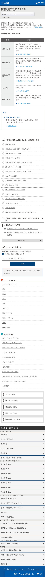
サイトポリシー (20, 569)
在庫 (4, 303)
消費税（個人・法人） (9, 559)
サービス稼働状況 (11, 401)
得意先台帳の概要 (24, 54)
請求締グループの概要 (26, 81)
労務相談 (4, 564)
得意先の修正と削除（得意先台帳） (18, 149)
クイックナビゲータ (9, 284)
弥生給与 (4, 444)
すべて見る (22, 240)
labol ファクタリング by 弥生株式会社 (15, 532)
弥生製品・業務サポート (9, 428)
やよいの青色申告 (7, 439)
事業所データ (7, 313)
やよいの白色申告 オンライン (11, 508)
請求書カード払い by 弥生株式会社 (13, 528)
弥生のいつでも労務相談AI (10, 544)
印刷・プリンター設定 (10, 372)
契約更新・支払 (11, 407)
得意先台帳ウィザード (13, 153)
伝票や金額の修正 (8, 357)
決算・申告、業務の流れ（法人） (13, 555)
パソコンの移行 (34, 270)
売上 (4, 294)
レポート (5, 308)
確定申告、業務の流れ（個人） (12, 550)
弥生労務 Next (6, 492)
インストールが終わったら (12, 343)
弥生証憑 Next (6, 478)
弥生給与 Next (6, 483)
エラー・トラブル (8, 352)
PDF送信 (7, 273)
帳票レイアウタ (8, 318)
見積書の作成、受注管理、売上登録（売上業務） (20, 376)
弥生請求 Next (6, 469)
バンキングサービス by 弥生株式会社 (14, 523)
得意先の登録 (10, 144)
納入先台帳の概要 (24, 103)
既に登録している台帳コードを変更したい (22, 229)
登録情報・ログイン (12, 419)
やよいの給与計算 (7, 448)
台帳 (4, 323)
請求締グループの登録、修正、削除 (18, 171)
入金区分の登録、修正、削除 (15, 181)
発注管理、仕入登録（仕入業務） (14, 381)
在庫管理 (5, 386)
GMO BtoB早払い (7, 537)
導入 (4, 289)
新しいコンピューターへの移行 (13, 348)
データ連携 (6, 327)
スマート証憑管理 (7, 517)
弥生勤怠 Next (6, 487)
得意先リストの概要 (25, 66)
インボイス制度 (8, 362)
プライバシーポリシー (34, 569)
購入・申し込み (11, 413)
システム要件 (10, 394)
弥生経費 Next (6, 473)
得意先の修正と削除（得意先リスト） (19, 162)
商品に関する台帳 (11, 203)
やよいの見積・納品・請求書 (11, 458)
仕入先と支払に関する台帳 (15, 199)
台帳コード (12, 126)
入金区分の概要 (23, 91)
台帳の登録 (6, 367)
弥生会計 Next (6, 464)
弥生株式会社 (8, 569)
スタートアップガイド (10, 338)
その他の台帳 (10, 208)
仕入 (4, 299)
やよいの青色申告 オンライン (11, 503)
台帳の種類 (38, 27)
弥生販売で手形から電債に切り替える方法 (20, 212)
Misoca (4, 512)
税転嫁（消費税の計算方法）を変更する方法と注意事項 (24, 234)
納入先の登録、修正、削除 (15, 190)
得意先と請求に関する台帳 (14, 254)
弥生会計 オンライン (8, 498)
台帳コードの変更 (11, 194)
